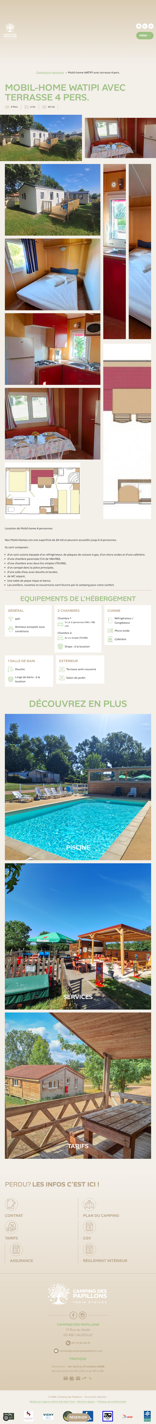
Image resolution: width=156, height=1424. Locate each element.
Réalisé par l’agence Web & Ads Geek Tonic (52, 1401)
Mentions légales (86, 1401)
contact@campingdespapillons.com (152, 27)
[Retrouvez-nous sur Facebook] (73, 1315)
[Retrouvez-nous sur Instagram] (82, 1315)
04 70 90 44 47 (80, 1343)
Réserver (78, 1417)
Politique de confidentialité (111, 1401)
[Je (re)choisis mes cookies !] (6, 1418)
